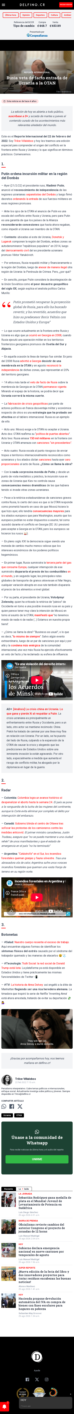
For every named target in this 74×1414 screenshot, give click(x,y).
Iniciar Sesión (66, 4)
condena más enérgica (25, 645)
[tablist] (37, 1189)
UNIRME (37, 1159)
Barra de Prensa (28, 1221)
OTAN (19, 1115)
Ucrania (7, 1115)
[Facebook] (27, 1379)
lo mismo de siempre (26, 636)
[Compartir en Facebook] (11, 1106)
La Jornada (25, 1194)
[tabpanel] (37, 1254)
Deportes (40, 15)
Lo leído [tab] (24, 1189)
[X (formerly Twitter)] (37, 1379)
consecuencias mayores (48, 511)
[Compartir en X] (20, 1106)
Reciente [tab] (8, 1189)
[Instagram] (47, 1379)
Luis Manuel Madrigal (29, 1236)
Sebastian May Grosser (30, 1313)
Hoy (21, 1244)
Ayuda (37, 1370)
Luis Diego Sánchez (28, 1212)
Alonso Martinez (27, 1286)
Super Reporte (27, 1268)
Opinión (26, 15)
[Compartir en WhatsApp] (3, 1106)
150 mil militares (40, 438)
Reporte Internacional (37, 72)
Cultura (54, 15)
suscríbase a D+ (18, 116)
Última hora (10, 15)
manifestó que (43, 615)
